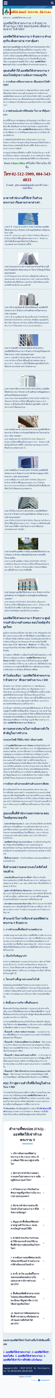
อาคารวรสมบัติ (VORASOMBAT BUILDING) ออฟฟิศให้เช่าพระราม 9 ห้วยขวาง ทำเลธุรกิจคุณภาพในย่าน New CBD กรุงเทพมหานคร (27, 351)
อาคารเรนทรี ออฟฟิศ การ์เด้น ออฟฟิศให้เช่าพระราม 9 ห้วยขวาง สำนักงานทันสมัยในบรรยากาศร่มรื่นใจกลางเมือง (27, 554)
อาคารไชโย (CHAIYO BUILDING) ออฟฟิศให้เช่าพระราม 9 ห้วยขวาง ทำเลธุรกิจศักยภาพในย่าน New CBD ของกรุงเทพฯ (27, 514)
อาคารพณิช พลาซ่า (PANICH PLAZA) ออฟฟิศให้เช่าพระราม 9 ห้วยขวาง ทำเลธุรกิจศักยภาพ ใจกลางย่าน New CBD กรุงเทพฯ (27, 432)
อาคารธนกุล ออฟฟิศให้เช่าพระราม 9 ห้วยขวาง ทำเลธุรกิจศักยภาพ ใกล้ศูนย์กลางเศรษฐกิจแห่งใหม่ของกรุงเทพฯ (27, 595)
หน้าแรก (6, 18)
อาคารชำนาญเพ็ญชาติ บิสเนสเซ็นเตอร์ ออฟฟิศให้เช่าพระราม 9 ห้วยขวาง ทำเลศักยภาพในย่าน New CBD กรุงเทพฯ (26, 310)
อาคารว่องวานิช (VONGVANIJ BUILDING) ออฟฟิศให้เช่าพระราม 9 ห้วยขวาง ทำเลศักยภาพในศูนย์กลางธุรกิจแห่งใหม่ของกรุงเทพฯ (27, 392)
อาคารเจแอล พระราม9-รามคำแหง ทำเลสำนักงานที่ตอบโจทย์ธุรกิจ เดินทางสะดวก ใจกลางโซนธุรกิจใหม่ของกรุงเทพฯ (27, 270)
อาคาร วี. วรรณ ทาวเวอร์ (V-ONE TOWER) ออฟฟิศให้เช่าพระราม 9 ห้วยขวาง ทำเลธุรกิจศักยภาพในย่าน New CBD (27, 230)
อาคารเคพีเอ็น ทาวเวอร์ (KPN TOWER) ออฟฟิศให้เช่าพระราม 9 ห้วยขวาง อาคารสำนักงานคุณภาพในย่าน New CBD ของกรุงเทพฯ (26, 473)
